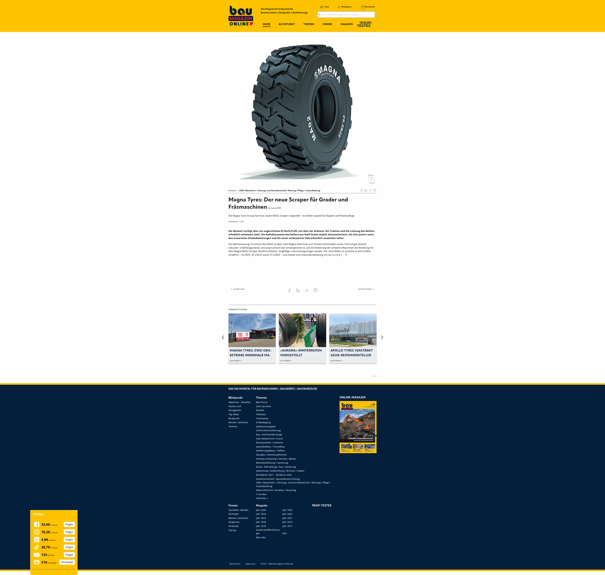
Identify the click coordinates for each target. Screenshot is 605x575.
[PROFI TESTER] (364, 24)
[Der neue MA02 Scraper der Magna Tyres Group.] (302, 111)
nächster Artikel (365, 289)
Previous (223, 339)
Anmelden (67, 562)
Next (382, 339)
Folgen (69, 524)
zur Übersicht (239, 289)
